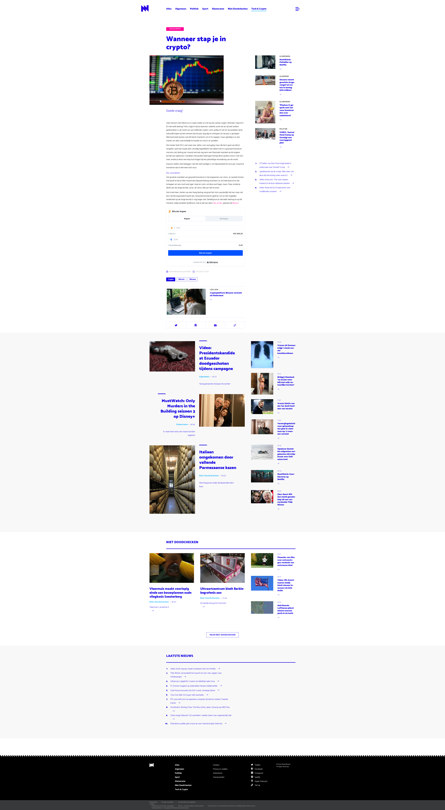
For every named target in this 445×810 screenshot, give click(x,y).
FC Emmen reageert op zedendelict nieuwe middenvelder (194, 686)
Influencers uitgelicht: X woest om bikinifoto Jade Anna (192, 681)
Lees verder (205, 301)
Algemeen (180, 9)
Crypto (171, 279)
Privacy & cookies (220, 769)
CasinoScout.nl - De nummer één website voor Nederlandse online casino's (231, 806)
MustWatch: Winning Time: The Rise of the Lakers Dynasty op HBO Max (200, 707)
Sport (205, 9)
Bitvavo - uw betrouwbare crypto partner (191, 806)
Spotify (257, 777)
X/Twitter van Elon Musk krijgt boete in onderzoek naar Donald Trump (275, 165)
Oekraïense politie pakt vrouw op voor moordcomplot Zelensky (196, 723)
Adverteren (217, 773)
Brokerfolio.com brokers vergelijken (163, 806)
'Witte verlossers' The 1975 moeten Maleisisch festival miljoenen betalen (274, 181)
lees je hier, (217, 203)
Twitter (257, 765)
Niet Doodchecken (238, 9)
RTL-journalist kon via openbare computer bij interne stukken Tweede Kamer (199, 701)
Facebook (258, 769)
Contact (216, 765)
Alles (169, 9)
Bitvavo (235, 203)
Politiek (194, 9)
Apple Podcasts (261, 781)
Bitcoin (181, 279)
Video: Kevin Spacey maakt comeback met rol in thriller (193, 668)
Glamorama (218, 9)
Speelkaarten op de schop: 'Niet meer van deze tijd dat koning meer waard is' (276, 173)
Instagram (258, 773)
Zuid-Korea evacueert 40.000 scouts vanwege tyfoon (192, 690)
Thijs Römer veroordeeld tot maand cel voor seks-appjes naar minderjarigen (196, 675)
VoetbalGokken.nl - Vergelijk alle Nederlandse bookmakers (170, 808)
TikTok (257, 785)
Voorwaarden (218, 777)
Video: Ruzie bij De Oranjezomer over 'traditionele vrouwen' (274, 189)
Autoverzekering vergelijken (187, 802)
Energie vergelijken (168, 802)
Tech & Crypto (258, 9)
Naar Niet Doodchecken (222, 635)
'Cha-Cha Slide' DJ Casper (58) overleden (187, 695)
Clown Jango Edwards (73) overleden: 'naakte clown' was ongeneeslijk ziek (200, 715)
